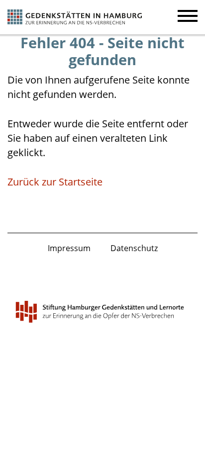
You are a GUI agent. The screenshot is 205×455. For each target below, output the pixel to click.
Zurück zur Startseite (54, 181)
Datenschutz (134, 248)
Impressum (69, 248)
